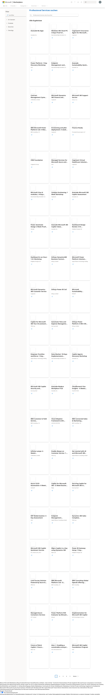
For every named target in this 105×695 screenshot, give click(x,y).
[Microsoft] (7, 2)
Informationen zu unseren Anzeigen (80, 694)
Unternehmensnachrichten (7, 689)
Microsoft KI (3, 687)
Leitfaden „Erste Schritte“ (46, 683)
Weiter (75, 676)
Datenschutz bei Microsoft (21, 689)
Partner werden (20, 684)
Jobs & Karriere (73, 687)
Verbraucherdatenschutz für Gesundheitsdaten (12, 694)
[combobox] (54, 15)
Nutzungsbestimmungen (59, 694)
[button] (31, 15)
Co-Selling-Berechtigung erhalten (26, 686)
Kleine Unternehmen (63, 687)
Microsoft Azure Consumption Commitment (89, 683)
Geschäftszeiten (34, 683)
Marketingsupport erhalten (58, 684)
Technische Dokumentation (60, 683)
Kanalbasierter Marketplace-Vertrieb (65, 686)
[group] (31, 37)
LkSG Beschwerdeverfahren (42, 689)
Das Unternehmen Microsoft (85, 687)
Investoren (31, 689)
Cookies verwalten (95, 694)
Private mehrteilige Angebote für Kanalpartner (87, 686)
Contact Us (35, 694)
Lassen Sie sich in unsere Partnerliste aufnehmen (38, 684)
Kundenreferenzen (25, 683)
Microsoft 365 (32, 687)
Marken (68, 694)
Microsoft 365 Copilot (42, 687)
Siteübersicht (28, 694)
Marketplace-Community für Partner (45, 686)
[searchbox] (17, 15)
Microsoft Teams (52, 687)
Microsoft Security (12, 687)
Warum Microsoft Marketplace (8, 683)
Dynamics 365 (24, 687)
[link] (39, 38)
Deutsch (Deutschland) (6, 691)
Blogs (18, 683)
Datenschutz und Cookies (45, 694)
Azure (18, 687)
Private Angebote (72, 683)
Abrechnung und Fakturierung (8, 684)
